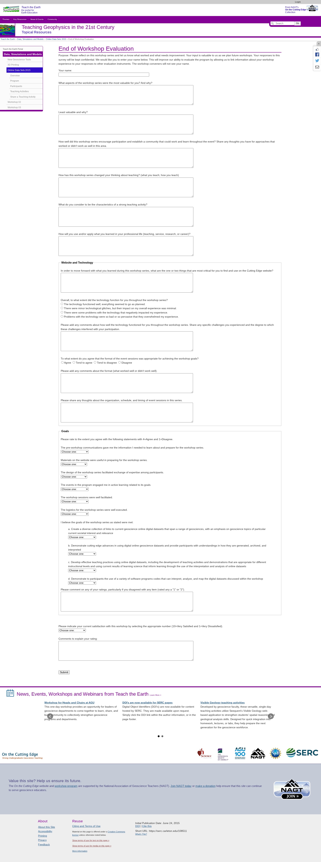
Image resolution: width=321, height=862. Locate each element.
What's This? (141, 834)
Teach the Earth (8, 39)
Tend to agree (84, 362)
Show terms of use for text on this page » (90, 840)
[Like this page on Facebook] (317, 49)
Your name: (65, 70)
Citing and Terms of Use (86, 826)
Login (298, 2)
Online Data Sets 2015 (56, 39)
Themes (5, 19)
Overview (15, 75)
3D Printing (13, 65)
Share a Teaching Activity (22, 97)
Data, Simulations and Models (30, 39)
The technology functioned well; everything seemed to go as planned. (104, 304)
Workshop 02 (14, 102)
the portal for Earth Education (30, 10)
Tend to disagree (107, 362)
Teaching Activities (19, 91)
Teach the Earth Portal (13, 49)
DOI (137, 826)
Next (271, 716)
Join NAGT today (181, 786)
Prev (50, 716)
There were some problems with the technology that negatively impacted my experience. (116, 312)
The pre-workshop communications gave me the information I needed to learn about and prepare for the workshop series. (132, 447)
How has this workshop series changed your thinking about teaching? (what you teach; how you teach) (119, 175)
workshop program (66, 786)
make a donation (205, 786)
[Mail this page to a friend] (317, 67)
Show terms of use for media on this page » (91, 846)
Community (52, 19)
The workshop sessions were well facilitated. (87, 497)
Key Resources (19, 19)
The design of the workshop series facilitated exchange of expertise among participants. (112, 472)
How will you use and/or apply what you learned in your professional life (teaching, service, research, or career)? (124, 234)
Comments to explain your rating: (78, 638)
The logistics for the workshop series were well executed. (94, 509)
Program (14, 81)
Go (297, 23)
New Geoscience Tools (19, 59)
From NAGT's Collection (295, 10)
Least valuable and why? (73, 112)
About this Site (46, 826)
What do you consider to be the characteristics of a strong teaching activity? (103, 204)
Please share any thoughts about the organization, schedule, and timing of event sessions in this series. (121, 400)
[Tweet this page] (317, 61)
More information (79, 851)
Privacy (42, 840)
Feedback (44, 844)
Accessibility (45, 831)
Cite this (147, 826)
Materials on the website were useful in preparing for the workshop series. (104, 460)
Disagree (126, 362)
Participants (16, 86)
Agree (67, 362)
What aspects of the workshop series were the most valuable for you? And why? (105, 83)
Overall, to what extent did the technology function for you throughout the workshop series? (114, 300)
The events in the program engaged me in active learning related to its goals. (106, 485)
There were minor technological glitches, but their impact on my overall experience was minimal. (120, 308)
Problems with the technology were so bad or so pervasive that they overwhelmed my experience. (121, 316)
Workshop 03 (14, 107)
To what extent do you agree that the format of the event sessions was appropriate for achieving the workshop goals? (130, 358)
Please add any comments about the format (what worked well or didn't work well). (109, 371)
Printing (42, 835)
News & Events (36, 19)
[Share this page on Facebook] (317, 54)
